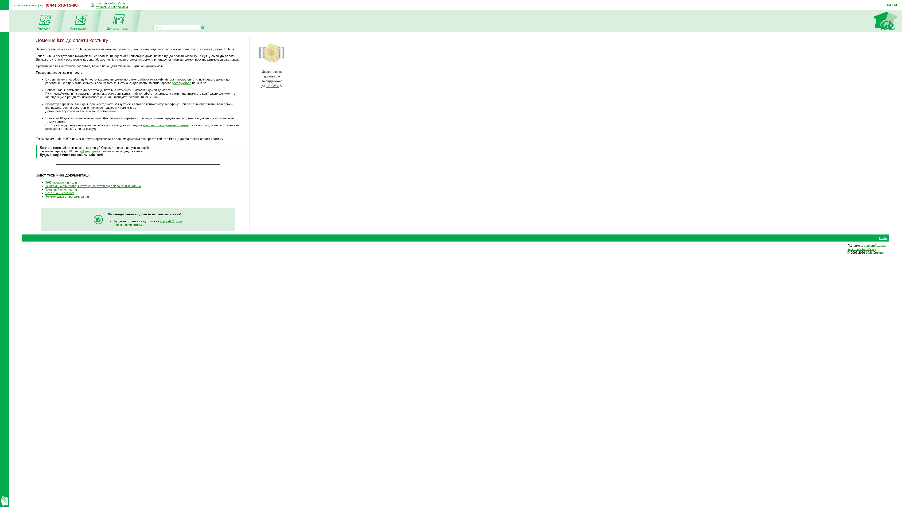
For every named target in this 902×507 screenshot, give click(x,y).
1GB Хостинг (875, 252)
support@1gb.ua (171, 221)
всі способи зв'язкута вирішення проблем (112, 5)
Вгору (883, 238)
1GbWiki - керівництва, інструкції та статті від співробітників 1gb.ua (93, 186)
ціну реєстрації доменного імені (165, 125)
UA (889, 5)
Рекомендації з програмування (67, 196)
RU (896, 5)
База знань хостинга (59, 193)
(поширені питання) (62, 182)
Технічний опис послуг (61, 189)
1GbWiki (272, 86)
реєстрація (92, 151)
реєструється (181, 83)
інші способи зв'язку (128, 225)
